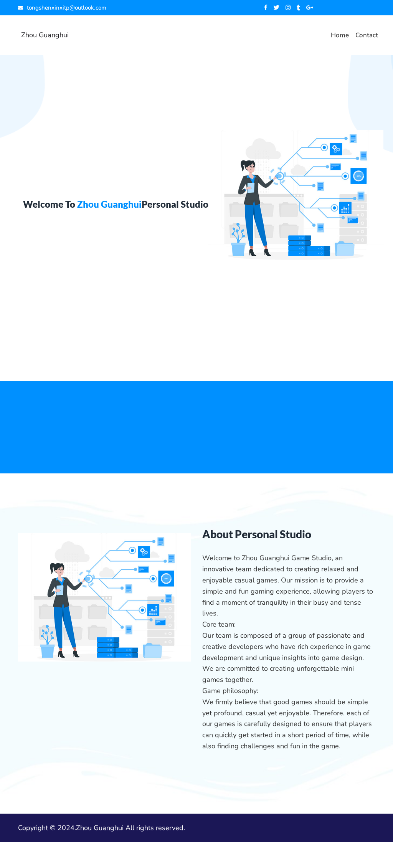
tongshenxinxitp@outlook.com (66, 8)
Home (340, 35)
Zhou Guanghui (45, 35)
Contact (366, 35)
